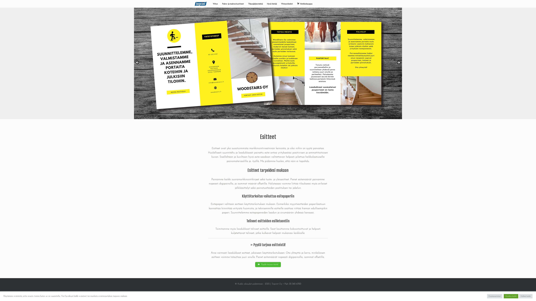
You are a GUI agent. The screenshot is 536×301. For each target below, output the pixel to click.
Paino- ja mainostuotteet (233, 4)
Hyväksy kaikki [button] (511, 296)
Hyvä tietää (272, 4)
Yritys (215, 4)
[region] (268, 63)
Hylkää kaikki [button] (526, 296)
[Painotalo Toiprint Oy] (201, 4)
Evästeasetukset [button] (495, 296)
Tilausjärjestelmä (255, 4)
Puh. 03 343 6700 (292, 284)
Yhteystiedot (287, 4)
